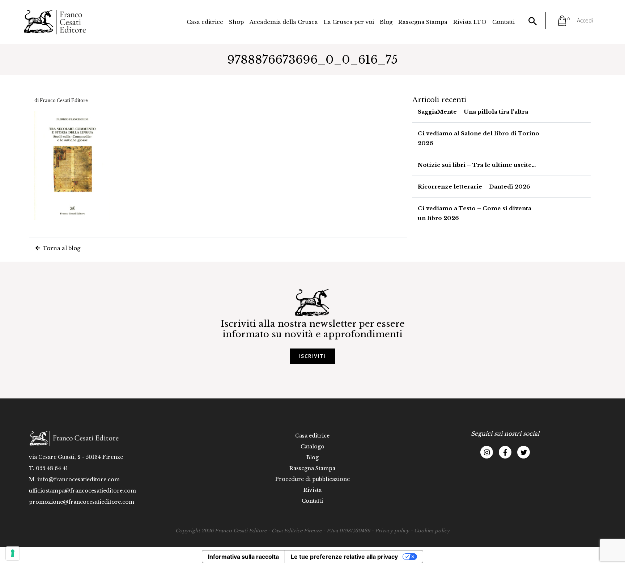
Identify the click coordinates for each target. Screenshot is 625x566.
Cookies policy (432, 531)
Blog (386, 21)
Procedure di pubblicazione (312, 479)
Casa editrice (205, 21)
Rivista (312, 490)
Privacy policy (392, 531)
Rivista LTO (469, 21)
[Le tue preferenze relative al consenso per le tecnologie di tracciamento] (13, 553)
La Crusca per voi (349, 21)
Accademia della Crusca (284, 21)
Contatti (503, 21)
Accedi (585, 20)
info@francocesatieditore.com (78, 479)
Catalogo (312, 446)
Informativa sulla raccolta (243, 556)
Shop (236, 21)
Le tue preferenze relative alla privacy (344, 556)
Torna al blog (60, 248)
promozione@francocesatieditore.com (81, 502)
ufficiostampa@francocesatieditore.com (82, 490)
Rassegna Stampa (422, 21)
